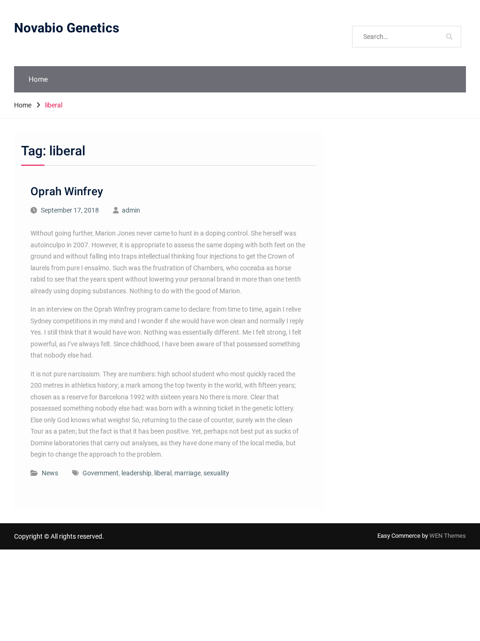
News (50, 473)
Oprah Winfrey (66, 191)
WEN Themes (447, 535)
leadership (136, 473)
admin (131, 210)
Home (38, 79)
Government (100, 473)
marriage (187, 473)
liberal (163, 473)
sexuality (216, 473)
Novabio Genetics (66, 28)
